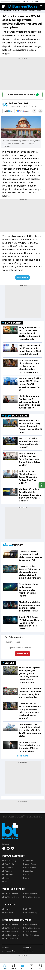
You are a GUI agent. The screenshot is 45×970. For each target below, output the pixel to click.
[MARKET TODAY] (13, 545)
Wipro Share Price (32, 935)
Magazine (29, 871)
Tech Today (10, 864)
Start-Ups (9, 874)
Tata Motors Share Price (12, 893)
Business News (6, 11)
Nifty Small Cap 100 (32, 912)
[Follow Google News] (22, 111)
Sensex (7, 909)
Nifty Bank (9, 912)
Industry (8, 878)
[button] (40, 966)
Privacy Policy (28, 951)
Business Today (27, 1)
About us (5, 947)
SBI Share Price (31, 931)
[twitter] (12, 848)
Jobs (6, 881)
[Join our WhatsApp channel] (41, 487)
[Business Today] (22, 6)
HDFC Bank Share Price (12, 897)
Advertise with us (8, 951)
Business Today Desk (18, 103)
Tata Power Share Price (12, 938)
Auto (27, 878)
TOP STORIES (13, 322)
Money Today (30, 864)
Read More (21, 278)
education (16, 11)
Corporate (9, 867)
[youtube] (8, 848)
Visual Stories (30, 867)
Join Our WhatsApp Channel (20, 94)
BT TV (27, 874)
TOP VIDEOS (19, 415)
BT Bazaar (38, 1)
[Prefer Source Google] (9, 111)
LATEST (9, 662)
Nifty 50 (28, 909)
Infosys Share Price (12, 931)
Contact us (27, 947)
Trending (8, 871)
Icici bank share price (12, 935)
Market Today (10, 860)
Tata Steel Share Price (32, 897)
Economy (29, 860)
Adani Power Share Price (32, 893)
